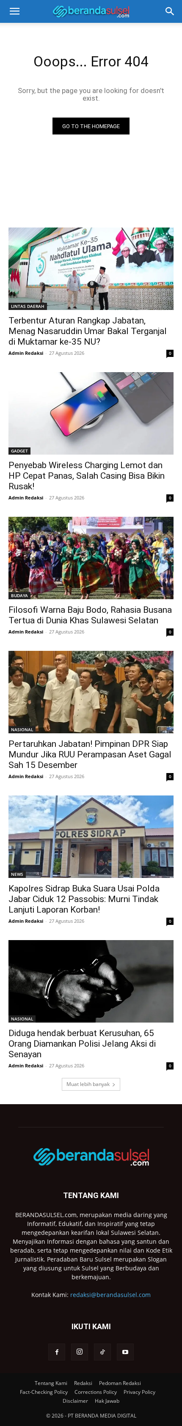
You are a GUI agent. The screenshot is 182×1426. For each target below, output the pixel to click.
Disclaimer (75, 1400)
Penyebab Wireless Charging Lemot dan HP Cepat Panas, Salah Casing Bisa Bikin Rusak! (86, 475)
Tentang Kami (51, 1383)
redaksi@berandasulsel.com (110, 1295)
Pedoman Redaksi (120, 1383)
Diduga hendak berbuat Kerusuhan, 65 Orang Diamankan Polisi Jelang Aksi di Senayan (82, 1043)
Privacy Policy (139, 1392)
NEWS (17, 874)
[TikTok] (102, 1352)
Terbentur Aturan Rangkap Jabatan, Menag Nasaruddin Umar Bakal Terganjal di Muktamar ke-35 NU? (87, 331)
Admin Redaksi (25, 353)
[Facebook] (56, 1352)
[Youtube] (125, 1352)
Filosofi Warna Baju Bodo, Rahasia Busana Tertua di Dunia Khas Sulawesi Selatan (90, 615)
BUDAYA (19, 595)
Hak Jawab (107, 1400)
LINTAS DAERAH (27, 306)
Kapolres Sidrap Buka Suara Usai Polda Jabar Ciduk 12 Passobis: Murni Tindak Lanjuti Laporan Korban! (84, 899)
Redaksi (83, 1383)
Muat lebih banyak (88, 1084)
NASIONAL (22, 729)
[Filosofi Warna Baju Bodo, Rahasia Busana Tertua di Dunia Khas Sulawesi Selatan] (91, 558)
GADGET (19, 451)
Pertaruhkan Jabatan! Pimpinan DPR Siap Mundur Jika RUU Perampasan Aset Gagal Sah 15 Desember (89, 754)
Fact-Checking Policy (44, 1392)
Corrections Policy (95, 1392)
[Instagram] (79, 1352)
